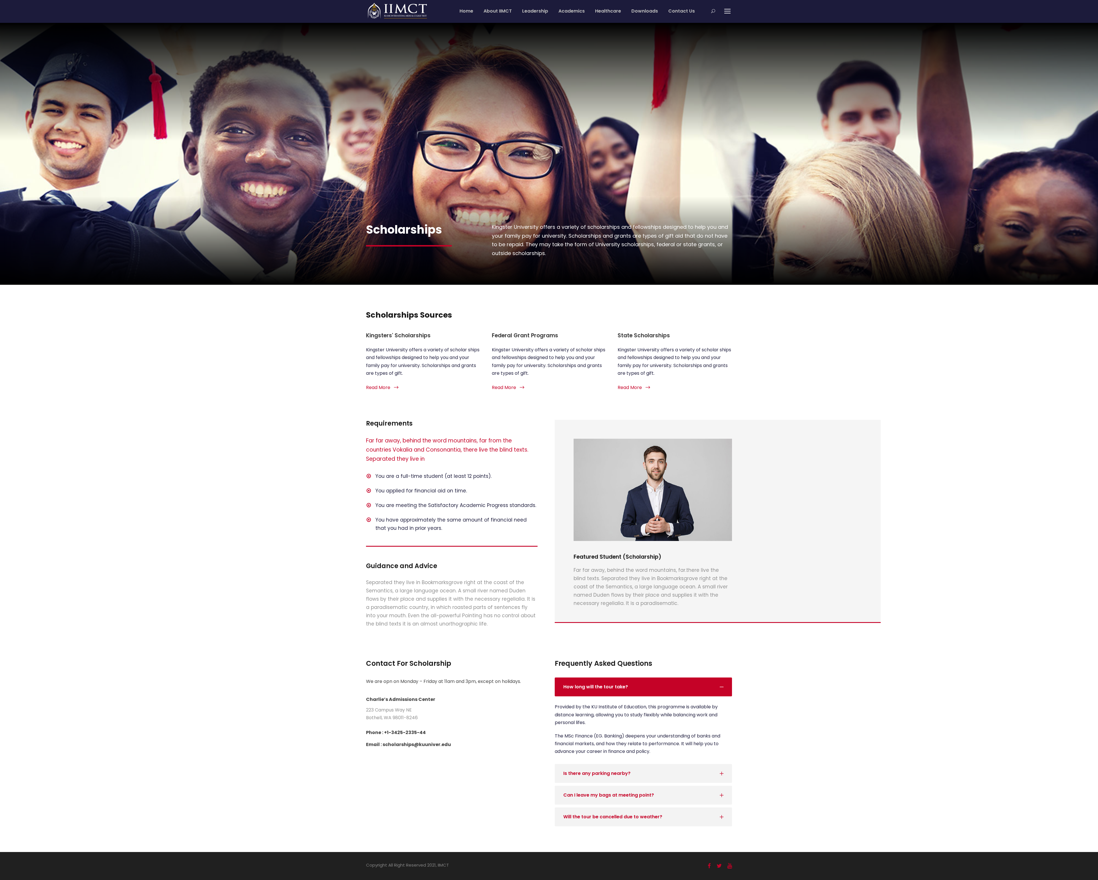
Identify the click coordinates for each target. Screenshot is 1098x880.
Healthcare (608, 11)
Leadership (535, 11)
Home (466, 11)
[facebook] (709, 866)
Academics (571, 11)
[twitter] (719, 866)
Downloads (644, 11)
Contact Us (681, 11)
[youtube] (729, 866)
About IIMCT (498, 11)
